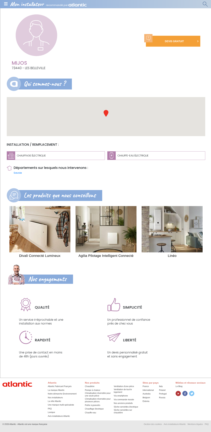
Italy (161, 386)
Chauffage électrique (94, 409)
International (148, 390)
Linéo (172, 256)
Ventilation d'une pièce (124, 386)
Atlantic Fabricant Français (60, 386)
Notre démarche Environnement (62, 394)
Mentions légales (195, 424)
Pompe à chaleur (92, 390)
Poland (162, 390)
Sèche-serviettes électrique (126, 407)
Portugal (163, 394)
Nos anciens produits (123, 403)
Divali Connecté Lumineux (39, 256)
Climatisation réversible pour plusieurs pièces (98, 400)
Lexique (51, 412)
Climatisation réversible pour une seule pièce (98, 394)
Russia (162, 397)
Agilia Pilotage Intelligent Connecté (106, 256)
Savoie (18, 172)
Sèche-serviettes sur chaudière (123, 411)
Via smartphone (121, 396)
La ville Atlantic (54, 401)
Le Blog (179, 386)
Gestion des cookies (153, 424)
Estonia (146, 401)
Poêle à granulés (92, 405)
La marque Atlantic (56, 390)
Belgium (146, 397)
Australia (147, 394)
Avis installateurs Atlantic (59, 416)
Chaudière (89, 386)
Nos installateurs (55, 397)
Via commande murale (124, 399)
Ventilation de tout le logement (123, 390)
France (146, 386)
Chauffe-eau (90, 412)
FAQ (50, 409)
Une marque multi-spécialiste (61, 405)
